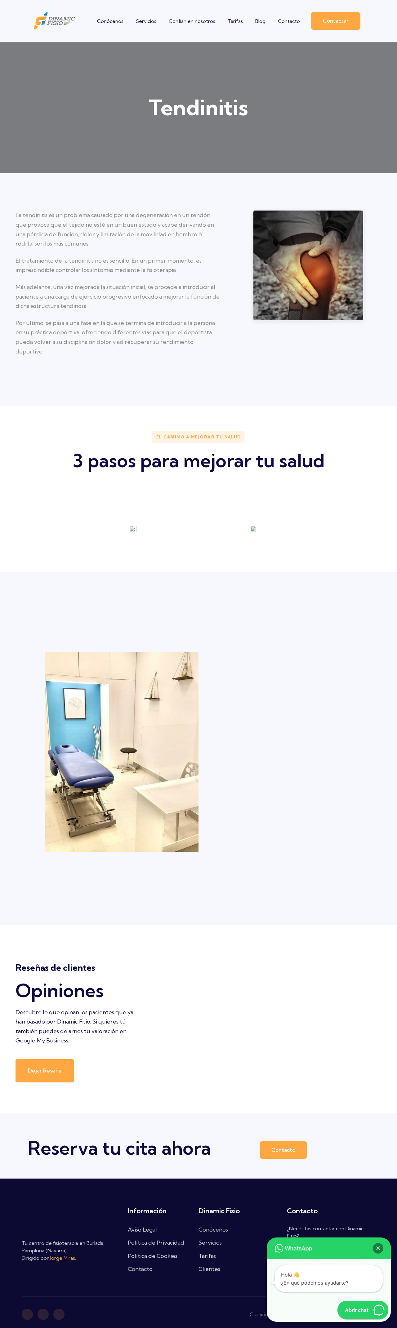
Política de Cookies (152, 1255)
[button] (335, 21)
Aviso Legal (142, 1229)
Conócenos (110, 21)
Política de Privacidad (156, 1242)
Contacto (289, 21)
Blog (260, 21)
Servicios (146, 21)
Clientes (209, 1268)
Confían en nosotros (192, 21)
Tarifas (235, 21)
